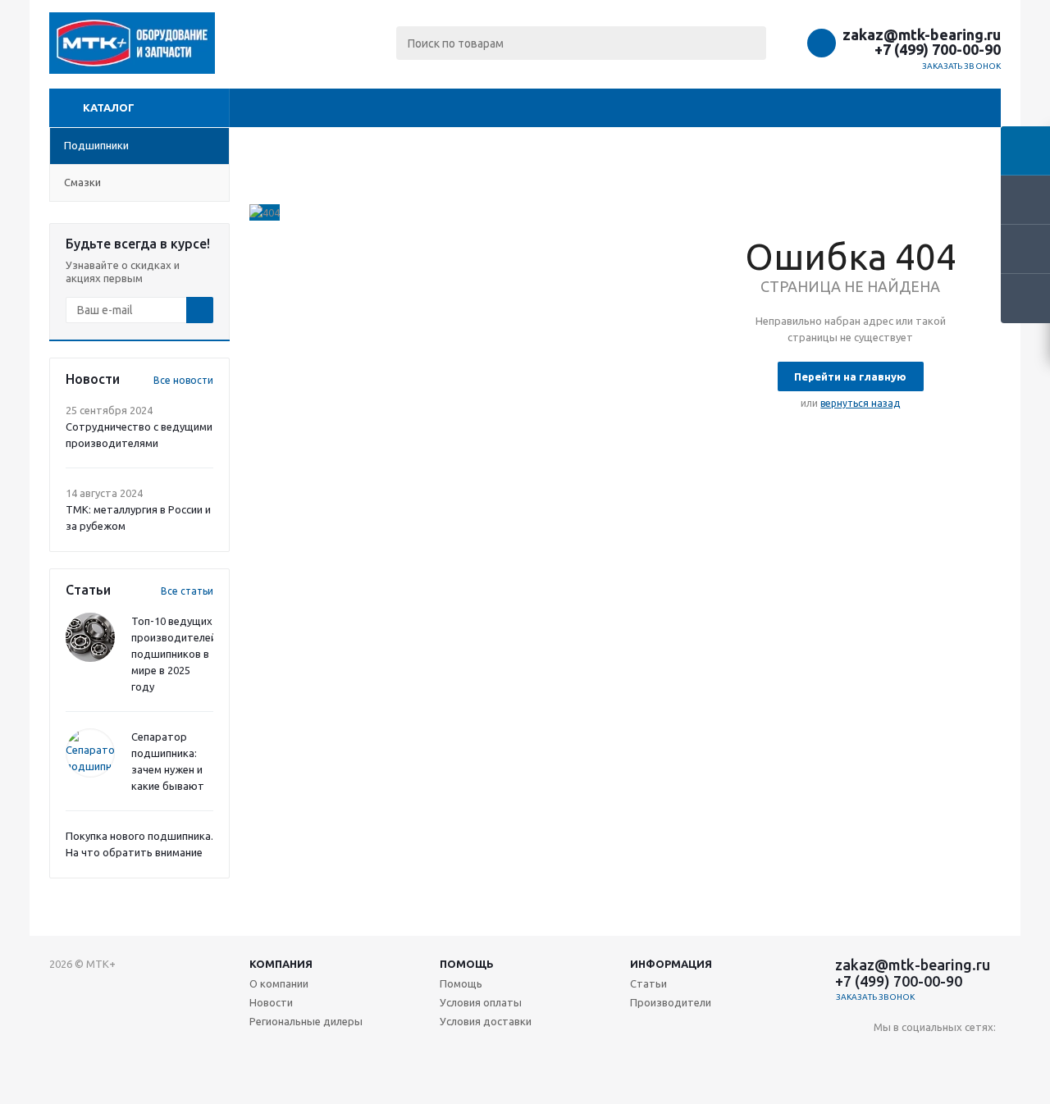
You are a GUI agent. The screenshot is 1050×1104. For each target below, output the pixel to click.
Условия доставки (486, 1021)
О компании (278, 983)
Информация (671, 963)
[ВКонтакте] (886, 1054)
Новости (271, 1002)
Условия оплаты (481, 1002)
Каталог (109, 107)
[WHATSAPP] (987, 1054)
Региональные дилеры (306, 1021)
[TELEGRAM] (953, 1054)
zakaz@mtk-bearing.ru (921, 34)
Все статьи (187, 591)
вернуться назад (860, 403)
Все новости (183, 380)
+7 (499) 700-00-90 (937, 49)
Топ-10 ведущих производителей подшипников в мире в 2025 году (174, 653)
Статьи (648, 983)
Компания (281, 963)
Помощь (467, 963)
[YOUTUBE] (920, 1054)
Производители (670, 1002)
